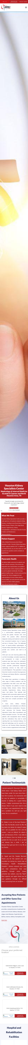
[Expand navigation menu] (26, 7)
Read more (4, 920)
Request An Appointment (20, 973)
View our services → (7, 534)
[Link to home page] (12, 7)
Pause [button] (1, 510)
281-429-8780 (11, 973)
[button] (14, 1)
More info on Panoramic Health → (10, 584)
